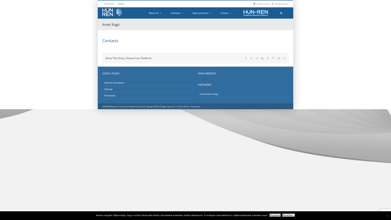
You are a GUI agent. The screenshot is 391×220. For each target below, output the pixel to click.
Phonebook (109, 95)
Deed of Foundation (114, 82)
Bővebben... (289, 215)
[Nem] (387, 215)
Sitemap (108, 89)
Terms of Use (183, 106)
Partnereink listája (209, 94)
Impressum (195, 106)
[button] (281, 13)
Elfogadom (275, 215)
